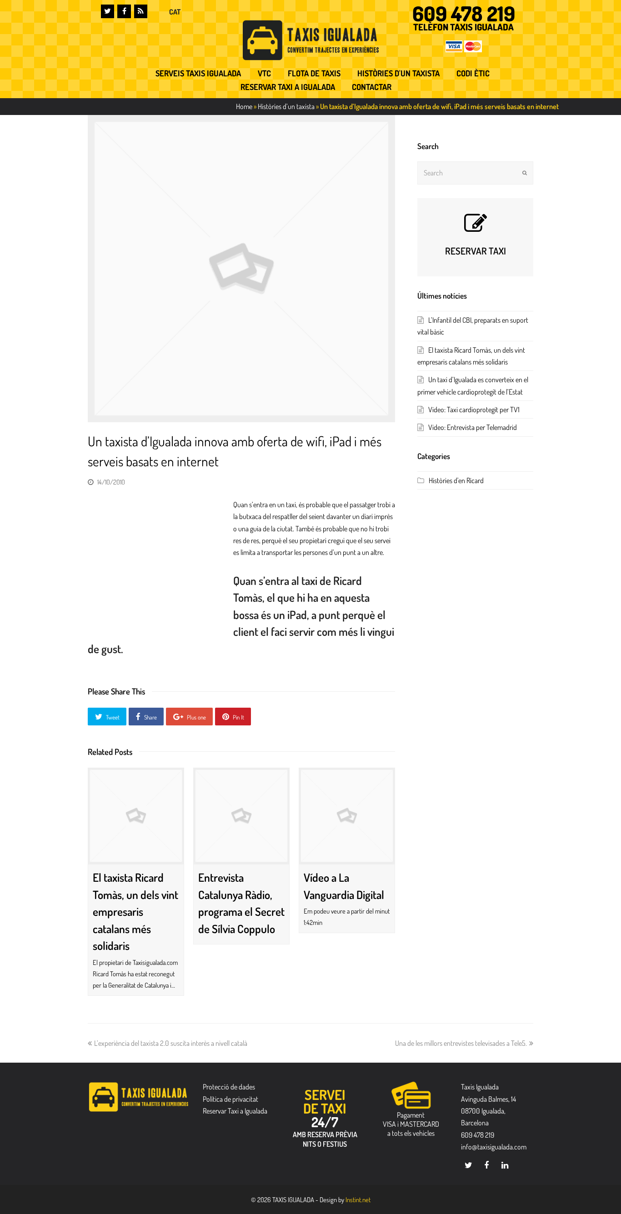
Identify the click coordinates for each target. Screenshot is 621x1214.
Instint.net (358, 1199)
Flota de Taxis (314, 73)
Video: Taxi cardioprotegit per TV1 (474, 409)
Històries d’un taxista (286, 106)
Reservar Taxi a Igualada (287, 87)
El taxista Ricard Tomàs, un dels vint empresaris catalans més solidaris (135, 911)
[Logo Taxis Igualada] (311, 40)
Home (244, 106)
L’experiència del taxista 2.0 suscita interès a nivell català (170, 1043)
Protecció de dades (229, 1086)
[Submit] (524, 172)
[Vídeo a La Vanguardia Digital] (347, 816)
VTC (264, 73)
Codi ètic (473, 73)
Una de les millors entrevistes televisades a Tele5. (461, 1043)
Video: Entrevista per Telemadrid (472, 427)
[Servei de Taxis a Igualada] (138, 1097)
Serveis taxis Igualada (198, 73)
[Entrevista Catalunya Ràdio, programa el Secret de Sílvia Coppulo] (241, 816)
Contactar (371, 87)
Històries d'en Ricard (456, 480)
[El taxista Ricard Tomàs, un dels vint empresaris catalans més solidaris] (136, 816)
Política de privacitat (230, 1099)
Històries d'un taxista (398, 73)
